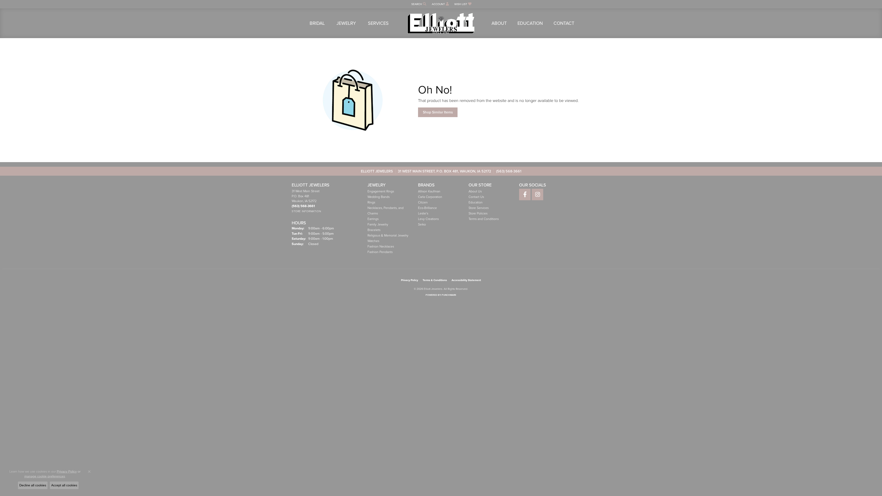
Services (378, 23)
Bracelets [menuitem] (374, 230)
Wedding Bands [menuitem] (379, 196)
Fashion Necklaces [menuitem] (381, 246)
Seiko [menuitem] (422, 224)
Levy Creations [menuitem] (428, 219)
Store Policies (478, 213)
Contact (564, 23)
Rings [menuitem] (371, 202)
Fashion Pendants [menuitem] (380, 252)
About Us (475, 191)
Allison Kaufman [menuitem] (429, 191)
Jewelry (346, 23)
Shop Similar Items (438, 112)
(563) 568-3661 (508, 171)
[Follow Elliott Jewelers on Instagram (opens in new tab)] (537, 194)
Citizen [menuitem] (423, 202)
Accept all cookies (64, 485)
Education (530, 23)
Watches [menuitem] (373, 241)
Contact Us (476, 196)
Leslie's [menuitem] (423, 213)
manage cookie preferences (44, 476)
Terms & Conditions (435, 280)
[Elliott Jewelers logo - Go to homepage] (441, 23)
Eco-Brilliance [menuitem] (427, 208)
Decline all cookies (32, 485)
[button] (418, 4)
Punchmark (449, 295)
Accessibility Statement (466, 280)
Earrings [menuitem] (373, 219)
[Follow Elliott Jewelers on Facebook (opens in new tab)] (525, 194)
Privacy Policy (409, 280)
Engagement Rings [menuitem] (381, 191)
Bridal (317, 23)
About (499, 23)
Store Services (479, 208)
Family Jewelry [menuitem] (378, 224)
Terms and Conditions (484, 219)
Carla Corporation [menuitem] (430, 196)
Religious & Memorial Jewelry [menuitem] (388, 235)
